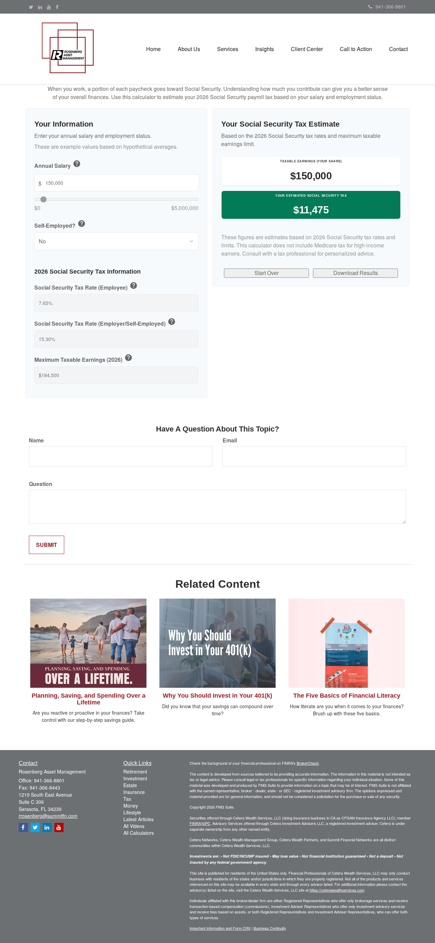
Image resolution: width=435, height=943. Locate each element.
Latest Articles (138, 819)
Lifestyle (132, 812)
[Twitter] (31, 6)
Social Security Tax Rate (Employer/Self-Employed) (105, 323)
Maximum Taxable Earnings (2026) (83, 359)
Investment (135, 778)
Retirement (135, 771)
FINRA (195, 823)
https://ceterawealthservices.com (337, 890)
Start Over (267, 273)
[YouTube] (49, 6)
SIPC (206, 823)
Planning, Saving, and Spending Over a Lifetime (88, 699)
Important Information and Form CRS (220, 928)
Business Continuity (270, 928)
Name (36, 440)
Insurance (134, 791)
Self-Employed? (60, 225)
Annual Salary (57, 165)
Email (230, 440)
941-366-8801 (391, 6)
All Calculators (138, 832)
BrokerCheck (308, 763)
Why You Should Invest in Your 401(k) (217, 695)
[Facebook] (57, 6)
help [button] (77, 164)
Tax (127, 798)
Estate (130, 785)
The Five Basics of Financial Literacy (346, 695)
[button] (189, 49)
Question (40, 484)
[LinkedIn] (40, 6)
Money (130, 805)
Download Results (355, 273)
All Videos (133, 826)
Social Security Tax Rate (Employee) (86, 286)
